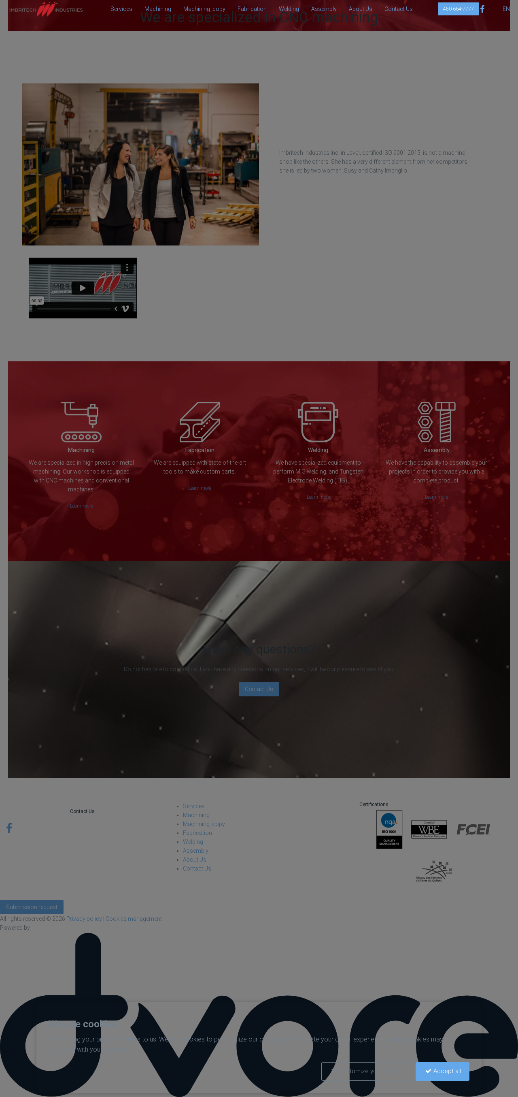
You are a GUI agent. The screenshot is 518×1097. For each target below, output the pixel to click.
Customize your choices (372, 1071)
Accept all (447, 1071)
